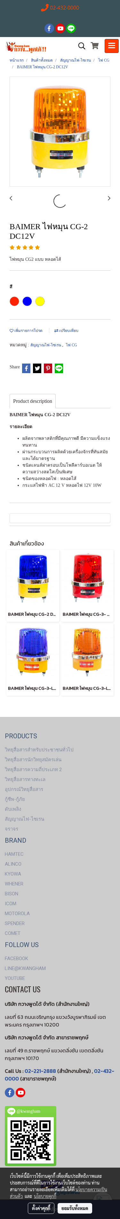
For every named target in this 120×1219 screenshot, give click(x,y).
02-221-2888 (40, 1071)
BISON (11, 894)
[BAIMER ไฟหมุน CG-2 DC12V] (60, 132)
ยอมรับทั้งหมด (74, 1208)
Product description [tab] (32, 401)
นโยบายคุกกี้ (45, 1196)
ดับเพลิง (13, 809)
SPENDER (15, 923)
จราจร (11, 829)
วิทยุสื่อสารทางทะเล (25, 779)
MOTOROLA (17, 913)
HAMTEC (14, 854)
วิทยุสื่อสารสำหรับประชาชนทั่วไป (39, 750)
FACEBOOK (16, 958)
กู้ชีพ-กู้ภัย (15, 799)
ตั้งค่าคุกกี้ (41, 1208)
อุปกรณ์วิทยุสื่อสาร (24, 789)
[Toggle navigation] (112, 46)
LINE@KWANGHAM (25, 968)
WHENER (14, 884)
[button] (79, 45)
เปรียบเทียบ (68, 330)
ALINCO (13, 864)
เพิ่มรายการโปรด (28, 330)
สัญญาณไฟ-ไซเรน (46, 345)
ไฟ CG (71, 345)
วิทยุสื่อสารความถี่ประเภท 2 (33, 769)
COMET (12, 933)
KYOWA (13, 874)
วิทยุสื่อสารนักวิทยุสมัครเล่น (33, 760)
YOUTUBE (15, 978)
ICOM (10, 904)
